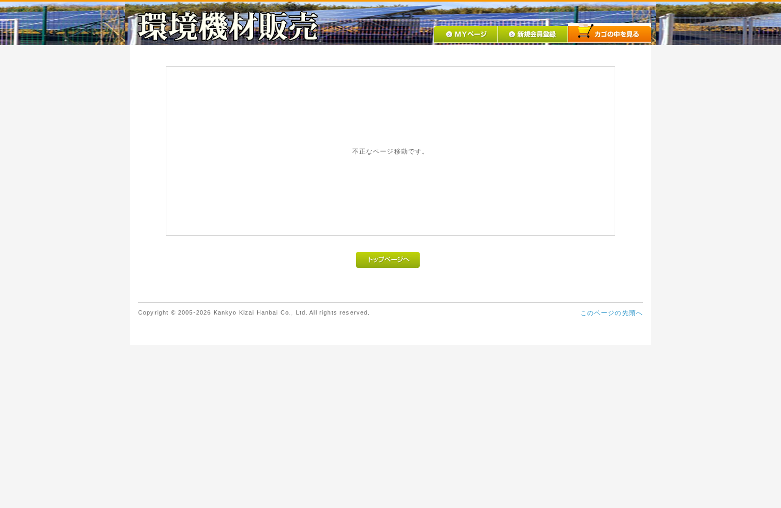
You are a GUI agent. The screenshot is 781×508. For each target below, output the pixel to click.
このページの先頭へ (611, 312)
